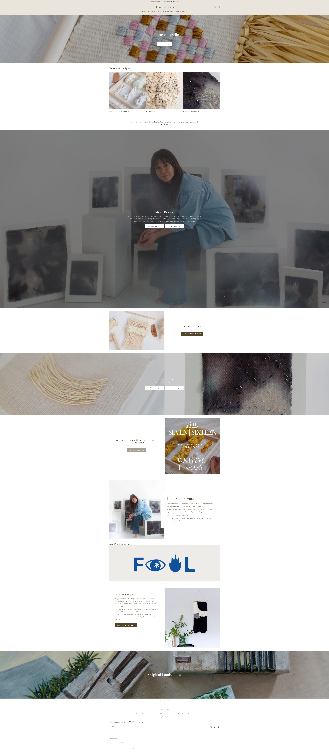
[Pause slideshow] (176, 583)
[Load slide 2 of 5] (160, 583)
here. (183, 521)
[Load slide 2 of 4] (163, 65)
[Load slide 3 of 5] (162, 583)
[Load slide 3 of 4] (165, 65)
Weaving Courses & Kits (118, 111)
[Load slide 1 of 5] (157, 583)
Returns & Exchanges (161, 714)
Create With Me (174, 226)
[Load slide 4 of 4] (168, 65)
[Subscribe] (138, 727)
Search (138, 714)
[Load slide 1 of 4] (160, 65)
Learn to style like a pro (126, 625)
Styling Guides (164, 717)
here (185, 515)
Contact (150, 714)
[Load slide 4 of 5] (165, 583)
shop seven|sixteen (118, 748)
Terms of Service (175, 714)
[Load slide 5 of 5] (167, 583)
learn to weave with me (192, 333)
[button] (111, 7)
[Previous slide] (156, 65)
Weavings (149, 111)
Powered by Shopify (129, 748)
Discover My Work (154, 226)
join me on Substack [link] (136, 450)
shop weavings (164, 44)
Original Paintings (190, 111)
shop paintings (174, 388)
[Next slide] (172, 65)
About (144, 714)
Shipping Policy (187, 714)
